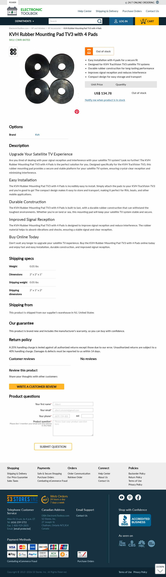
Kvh (37, 134)
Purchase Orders (132, 10)
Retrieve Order (75, 477)
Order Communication (79, 473)
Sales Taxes (12, 480)
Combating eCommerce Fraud (52, 480)
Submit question (53, 446)
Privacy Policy (135, 484)
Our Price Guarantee (17, 477)
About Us (103, 477)
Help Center (85, 10)
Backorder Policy (137, 473)
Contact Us (152, 10)
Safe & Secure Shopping (49, 473)
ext (77, 415)
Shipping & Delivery (107, 10)
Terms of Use (135, 480)
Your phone (45, 416)
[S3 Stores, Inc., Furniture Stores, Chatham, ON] (135, 520)
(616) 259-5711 (19, 522)
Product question (42, 421)
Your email (45, 410)
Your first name (43, 404)
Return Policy (135, 477)
